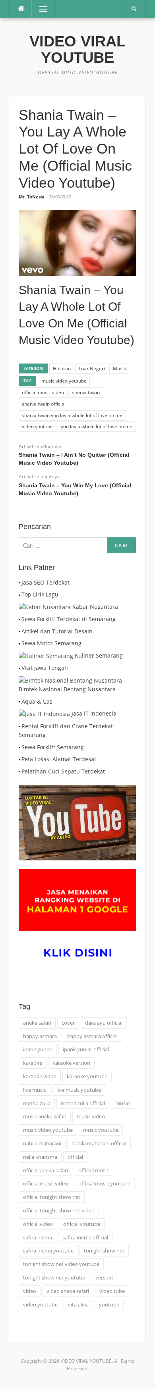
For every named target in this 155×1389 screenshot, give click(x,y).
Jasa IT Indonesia (94, 713)
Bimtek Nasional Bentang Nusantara (67, 689)
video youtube (37, 426)
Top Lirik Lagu (39, 594)
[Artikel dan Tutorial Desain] (19, 631)
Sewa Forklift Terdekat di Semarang (68, 619)
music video (91, 1116)
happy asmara (40, 1036)
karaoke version (71, 1062)
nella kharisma (40, 1156)
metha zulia (36, 1103)
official (75, 1156)
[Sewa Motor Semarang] (19, 643)
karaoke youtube (87, 1076)
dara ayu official (103, 1022)
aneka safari (37, 1022)
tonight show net (104, 1250)
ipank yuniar (37, 1049)
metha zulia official (83, 1103)
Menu (40, 9)
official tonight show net (51, 1196)
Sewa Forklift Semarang (52, 747)
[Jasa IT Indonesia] (44, 713)
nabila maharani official (99, 1143)
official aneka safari (45, 1170)
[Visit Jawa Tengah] (19, 667)
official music (93, 1170)
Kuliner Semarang (99, 655)
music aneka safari (44, 1116)
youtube (109, 1304)
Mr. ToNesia (32, 197)
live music (34, 1089)
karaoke (32, 1062)
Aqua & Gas (36, 701)
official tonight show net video (59, 1210)
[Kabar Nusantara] (45, 606)
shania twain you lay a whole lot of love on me (72, 415)
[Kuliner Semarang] (46, 655)
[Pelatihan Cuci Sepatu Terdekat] (19, 771)
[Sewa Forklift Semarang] (19, 747)
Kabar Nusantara (95, 606)
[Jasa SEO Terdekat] (19, 582)
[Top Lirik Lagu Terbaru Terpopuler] (19, 594)
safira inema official (85, 1237)
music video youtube (64, 380)
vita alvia (78, 1304)
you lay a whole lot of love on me (96, 426)
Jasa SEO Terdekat (45, 582)
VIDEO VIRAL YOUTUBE (77, 49)
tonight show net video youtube (61, 1264)
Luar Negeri (92, 368)
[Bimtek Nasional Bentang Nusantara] (70, 680)
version (104, 1277)
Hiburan (62, 368)
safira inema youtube (48, 1250)
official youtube (81, 1223)
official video (38, 1223)
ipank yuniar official (86, 1049)
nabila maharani (42, 1143)
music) (123, 1103)
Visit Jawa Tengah (44, 667)
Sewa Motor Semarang (51, 643)
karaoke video (39, 1076)
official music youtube (104, 1183)
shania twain (86, 392)
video (29, 1291)
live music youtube (78, 1089)
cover (68, 1022)
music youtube (100, 1129)
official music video (43, 392)
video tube (112, 1291)
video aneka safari (67, 1291)
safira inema (37, 1237)
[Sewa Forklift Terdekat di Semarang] (19, 619)
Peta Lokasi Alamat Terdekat (58, 759)
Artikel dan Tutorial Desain (57, 631)
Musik (119, 368)
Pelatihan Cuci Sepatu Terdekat (63, 771)
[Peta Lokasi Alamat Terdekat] (19, 759)
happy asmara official (92, 1036)
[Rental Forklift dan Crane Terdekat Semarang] (19, 726)
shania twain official (44, 403)
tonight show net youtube (54, 1277)
